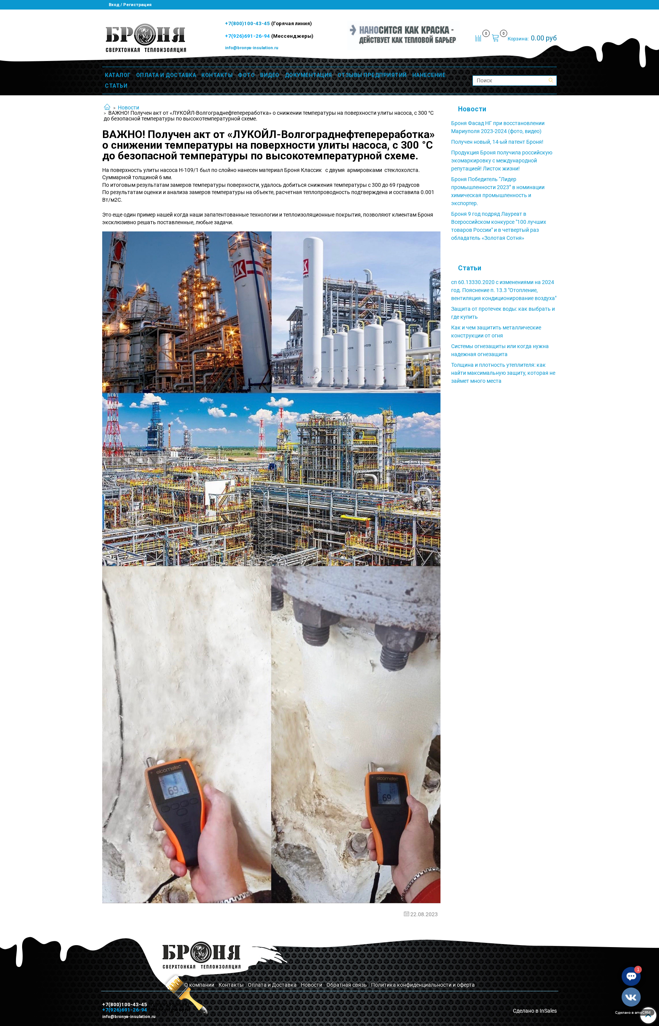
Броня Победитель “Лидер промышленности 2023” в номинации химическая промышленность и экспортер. (498, 191)
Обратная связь (346, 985)
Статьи (469, 268)
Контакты (231, 985)
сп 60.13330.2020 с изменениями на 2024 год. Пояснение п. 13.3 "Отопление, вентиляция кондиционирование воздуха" (503, 290)
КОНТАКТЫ (217, 75)
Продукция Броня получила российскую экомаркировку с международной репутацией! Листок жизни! (501, 160)
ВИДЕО (270, 75)
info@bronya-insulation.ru (251, 47)
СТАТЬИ (116, 86)
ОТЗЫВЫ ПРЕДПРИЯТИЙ (372, 75)
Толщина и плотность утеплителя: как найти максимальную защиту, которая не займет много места (503, 373)
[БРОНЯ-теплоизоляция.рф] (145, 37)
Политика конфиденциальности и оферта (423, 985)
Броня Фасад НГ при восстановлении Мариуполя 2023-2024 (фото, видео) (498, 127)
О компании (199, 985)
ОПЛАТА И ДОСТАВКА (166, 75)
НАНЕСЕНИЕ (429, 75)
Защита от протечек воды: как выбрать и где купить (503, 313)
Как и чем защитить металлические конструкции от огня (496, 331)
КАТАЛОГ (118, 75)
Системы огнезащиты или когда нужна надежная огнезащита (500, 350)
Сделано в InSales (535, 1010)
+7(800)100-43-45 (248, 23)
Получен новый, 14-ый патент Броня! (497, 142)
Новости (128, 107)
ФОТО (246, 75)
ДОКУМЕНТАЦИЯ (308, 75)
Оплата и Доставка (272, 985)
